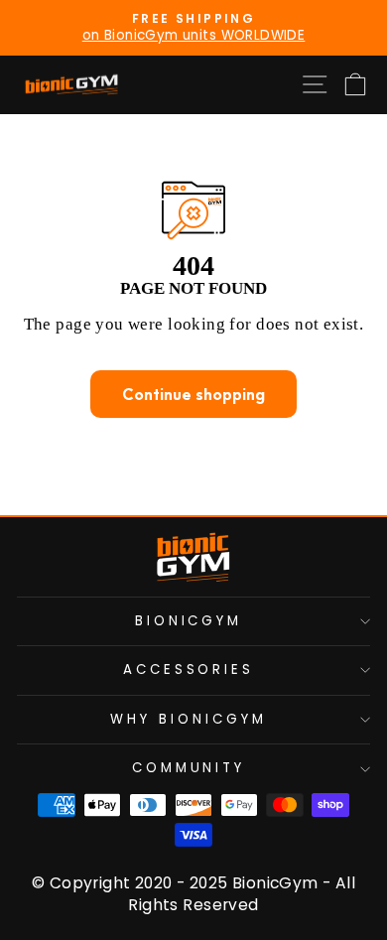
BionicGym (189, 620)
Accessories (189, 669)
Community (189, 767)
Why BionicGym (188, 719)
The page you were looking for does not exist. (194, 324)
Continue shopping (193, 394)
